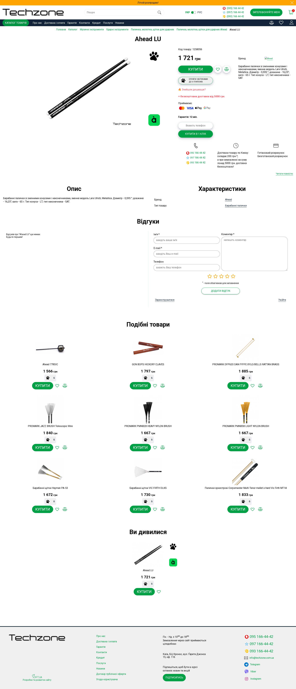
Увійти (282, 299)
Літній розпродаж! (148, 2)
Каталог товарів (16, 22)
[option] (87, 88)
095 (192, 153)
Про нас (37, 22)
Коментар (227, 234)
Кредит (96, 22)
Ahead (228, 199)
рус (199, 12)
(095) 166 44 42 (235, 8)
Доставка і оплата (54, 22)
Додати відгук (220, 291)
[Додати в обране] (218, 69)
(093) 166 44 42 (235, 16)
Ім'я (157, 234)
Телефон (159, 261)
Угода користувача (107, 679)
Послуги (108, 22)
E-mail (158, 248)
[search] (159, 12)
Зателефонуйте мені (266, 12)
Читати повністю (284, 173)
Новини (119, 22)
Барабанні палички (236, 205)
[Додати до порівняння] (226, 69)
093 (192, 162)
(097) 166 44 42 (235, 12)
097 (192, 157)
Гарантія (72, 22)
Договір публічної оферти (111, 674)
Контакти (84, 22)
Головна (61, 29)
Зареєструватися (164, 299)
